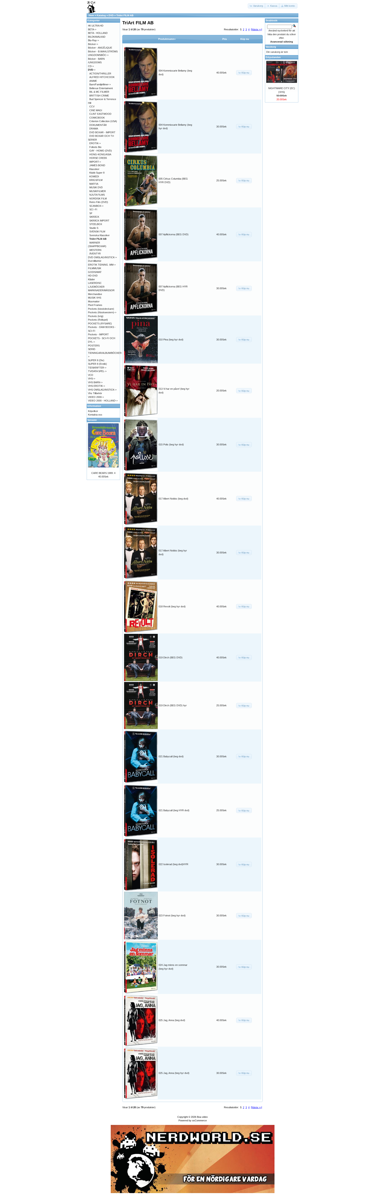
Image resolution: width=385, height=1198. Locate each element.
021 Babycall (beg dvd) (171, 756)
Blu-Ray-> (93, 40)
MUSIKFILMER (97, 191)
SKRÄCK (94, 216)
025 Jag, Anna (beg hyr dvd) (174, 1073)
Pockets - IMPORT (98, 334)
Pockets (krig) (95, 316)
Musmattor (94, 301)
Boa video (202, 1117)
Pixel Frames (95, 305)
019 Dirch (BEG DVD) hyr (173, 705)
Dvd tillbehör (94, 261)
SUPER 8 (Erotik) (97, 363)
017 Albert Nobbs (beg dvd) (173, 498)
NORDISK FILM (98, 198)
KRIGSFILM (95, 180)
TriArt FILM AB (124, 15)
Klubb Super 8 (96, 172)
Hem (91, 15)
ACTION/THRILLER (100, 73)
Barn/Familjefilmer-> (100, 84)
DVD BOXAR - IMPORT (102, 132)
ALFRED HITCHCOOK (102, 77)
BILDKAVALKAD (96, 36)
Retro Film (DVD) (98, 202)
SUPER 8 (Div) (96, 360)
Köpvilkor (93, 411)
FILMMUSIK (94, 268)
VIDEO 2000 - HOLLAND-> (103, 400)
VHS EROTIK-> (96, 386)
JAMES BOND (97, 165)
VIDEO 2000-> (96, 397)
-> (91, 69)
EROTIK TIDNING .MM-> (102, 264)
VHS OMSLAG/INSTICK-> (102, 389)
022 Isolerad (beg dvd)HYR (173, 864)
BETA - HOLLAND (98, 33)
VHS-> (91, 378)
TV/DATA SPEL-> (97, 371)
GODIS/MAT (95, 272)
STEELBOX (95, 224)
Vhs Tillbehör (95, 393)
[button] (257, 5)
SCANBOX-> (96, 206)
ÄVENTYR (95, 253)
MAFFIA (93, 183)
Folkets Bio (95, 147)
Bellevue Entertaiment (101, 88)
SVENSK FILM (97, 231)
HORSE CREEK (98, 158)
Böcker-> (93, 44)
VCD (90, 375)
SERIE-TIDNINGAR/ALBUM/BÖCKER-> (105, 353)
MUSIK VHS (94, 297)
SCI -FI (93, 209)
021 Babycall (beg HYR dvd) (174, 810)
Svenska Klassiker (99, 235)
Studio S (93, 228)
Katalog (101, 15)
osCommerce (199, 1120)
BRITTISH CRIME (99, 95)
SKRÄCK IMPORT (99, 220)
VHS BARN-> (95, 382)
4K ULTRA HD (95, 25)
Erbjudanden (273, 57)
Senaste (92, 420)
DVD (111, 15)
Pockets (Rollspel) (98, 319)
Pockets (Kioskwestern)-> (102, 312)
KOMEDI (94, 176)
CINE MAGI (95, 110)
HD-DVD (93, 275)
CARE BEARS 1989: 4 (103, 473)
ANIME (93, 81)
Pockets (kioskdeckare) (101, 308)
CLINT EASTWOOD (100, 114)
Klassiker (94, 169)
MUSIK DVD (96, 187)
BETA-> (92, 29)
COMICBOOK (97, 117)
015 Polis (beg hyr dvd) (171, 444)
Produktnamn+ (167, 39)
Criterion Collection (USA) (103, 121)
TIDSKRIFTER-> (97, 367)
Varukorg (271, 46)
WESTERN (95, 250)
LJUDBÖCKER (96, 286)
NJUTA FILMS (97, 194)
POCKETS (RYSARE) (100, 323)
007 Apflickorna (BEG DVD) (173, 234)
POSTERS (94, 345)
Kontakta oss (95, 414)
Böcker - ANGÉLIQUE (100, 47)
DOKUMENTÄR (98, 125)
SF (90, 213)
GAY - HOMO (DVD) (100, 150)
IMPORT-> (95, 161)
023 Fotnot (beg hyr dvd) (172, 915)
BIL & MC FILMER (99, 91)
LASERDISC (95, 283)
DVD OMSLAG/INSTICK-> (102, 257)
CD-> (91, 66)
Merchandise (95, 294)
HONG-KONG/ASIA (100, 154)
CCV (91, 106)
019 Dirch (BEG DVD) (170, 657)
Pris (224, 39)
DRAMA (93, 128)
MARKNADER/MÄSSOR (101, 290)
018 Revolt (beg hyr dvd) (172, 606)
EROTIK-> (95, 143)
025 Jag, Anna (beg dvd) (172, 1020)
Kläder (91, 279)
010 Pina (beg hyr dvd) (171, 339)
